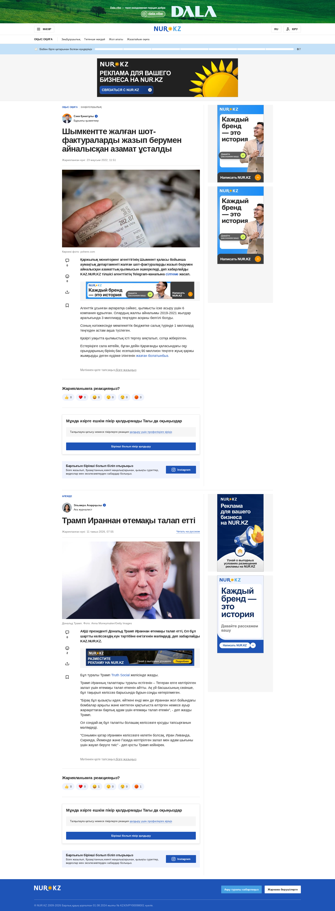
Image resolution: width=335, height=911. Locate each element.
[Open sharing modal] (67, 292)
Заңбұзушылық (70, 39)
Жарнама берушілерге (283, 889)
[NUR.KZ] (167, 29)
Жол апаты (116, 39)
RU (276, 29)
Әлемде (67, 496)
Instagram (183, 469)
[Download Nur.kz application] (167, 11)
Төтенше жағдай (94, 39)
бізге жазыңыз (126, 370)
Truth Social (120, 675)
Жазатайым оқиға (138, 39)
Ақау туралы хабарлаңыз (241, 889)
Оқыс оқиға (43, 39)
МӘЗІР (47, 29)
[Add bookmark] (67, 305)
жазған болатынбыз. (152, 356)
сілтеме (172, 274)
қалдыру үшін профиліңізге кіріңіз (151, 431)
